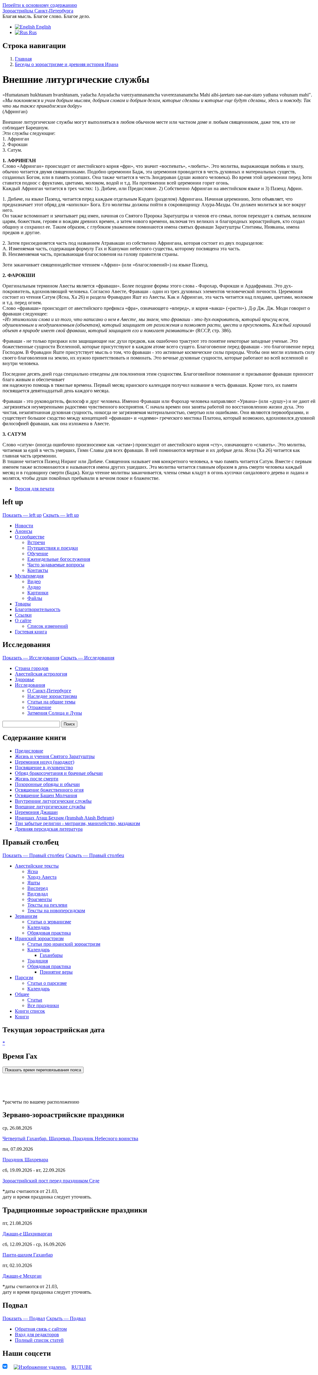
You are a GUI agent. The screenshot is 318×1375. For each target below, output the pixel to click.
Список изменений (47, 626)
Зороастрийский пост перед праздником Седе (50, 1180)
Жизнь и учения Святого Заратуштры (55, 756)
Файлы (34, 598)
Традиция (37, 960)
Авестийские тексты (37, 865)
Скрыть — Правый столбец (95, 855)
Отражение (39, 707)
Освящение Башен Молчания (46, 795)
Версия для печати (34, 488)
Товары (23, 603)
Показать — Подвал (23, 1318)
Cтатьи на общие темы (51, 701)
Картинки (37, 592)
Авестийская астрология (41, 673)
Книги (22, 1016)
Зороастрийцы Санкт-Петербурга (37, 10)
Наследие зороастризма (52, 696)
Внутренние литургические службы (53, 801)
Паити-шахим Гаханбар (27, 1254)
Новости (24, 525)
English (43, 26)
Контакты (37, 570)
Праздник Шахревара (25, 1159)
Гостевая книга (31, 631)
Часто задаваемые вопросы (55, 564)
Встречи (36, 542)
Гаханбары (51, 955)
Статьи (34, 999)
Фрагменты (39, 899)
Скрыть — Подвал (66, 1318)
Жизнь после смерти (36, 778)
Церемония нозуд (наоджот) (44, 762)
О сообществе (29, 536)
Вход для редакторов (37, 1334)
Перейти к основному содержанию (39, 5)
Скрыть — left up (61, 515)
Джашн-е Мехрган (22, 1276)
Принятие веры (56, 972)
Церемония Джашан (36, 812)
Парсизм (24, 977)
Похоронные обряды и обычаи (47, 784)
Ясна (32, 871)
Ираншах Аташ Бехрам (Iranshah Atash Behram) (64, 817)
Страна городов (31, 668)
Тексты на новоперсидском (56, 910)
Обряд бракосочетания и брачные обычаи (59, 773)
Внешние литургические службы (50, 806)
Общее (22, 994)
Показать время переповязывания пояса (43, 1070)
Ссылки (23, 615)
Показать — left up (22, 515)
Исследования (30, 685)
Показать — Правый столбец (33, 855)
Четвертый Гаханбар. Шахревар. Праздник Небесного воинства (70, 1138)
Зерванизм (26, 916)
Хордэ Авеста (42, 877)
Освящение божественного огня (49, 789)
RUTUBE (81, 1367)
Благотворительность (37, 609)
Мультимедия (29, 575)
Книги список (30, 1011)
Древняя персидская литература (49, 829)
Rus (32, 32)
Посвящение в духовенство (44, 767)
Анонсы (23, 531)
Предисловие (29, 750)
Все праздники (43, 1005)
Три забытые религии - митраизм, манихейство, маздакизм (77, 823)
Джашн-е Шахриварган (27, 1233)
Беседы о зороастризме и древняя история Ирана (66, 64)
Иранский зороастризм (39, 938)
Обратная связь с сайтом (41, 1329)
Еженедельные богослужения (58, 559)
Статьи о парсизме (47, 983)
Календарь (38, 927)
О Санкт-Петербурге (49, 690)
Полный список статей (39, 1340)
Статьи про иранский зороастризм (63, 944)
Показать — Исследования (30, 657)
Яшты (33, 882)
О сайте (23, 620)
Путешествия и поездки (52, 548)
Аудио (34, 587)
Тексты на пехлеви (47, 905)
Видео (34, 581)
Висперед (37, 888)
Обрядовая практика (49, 932)
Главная (23, 58)
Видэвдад (37, 893)
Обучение (37, 553)
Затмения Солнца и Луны (54, 713)
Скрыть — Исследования (87, 657)
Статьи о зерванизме (49, 921)
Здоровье (24, 679)
